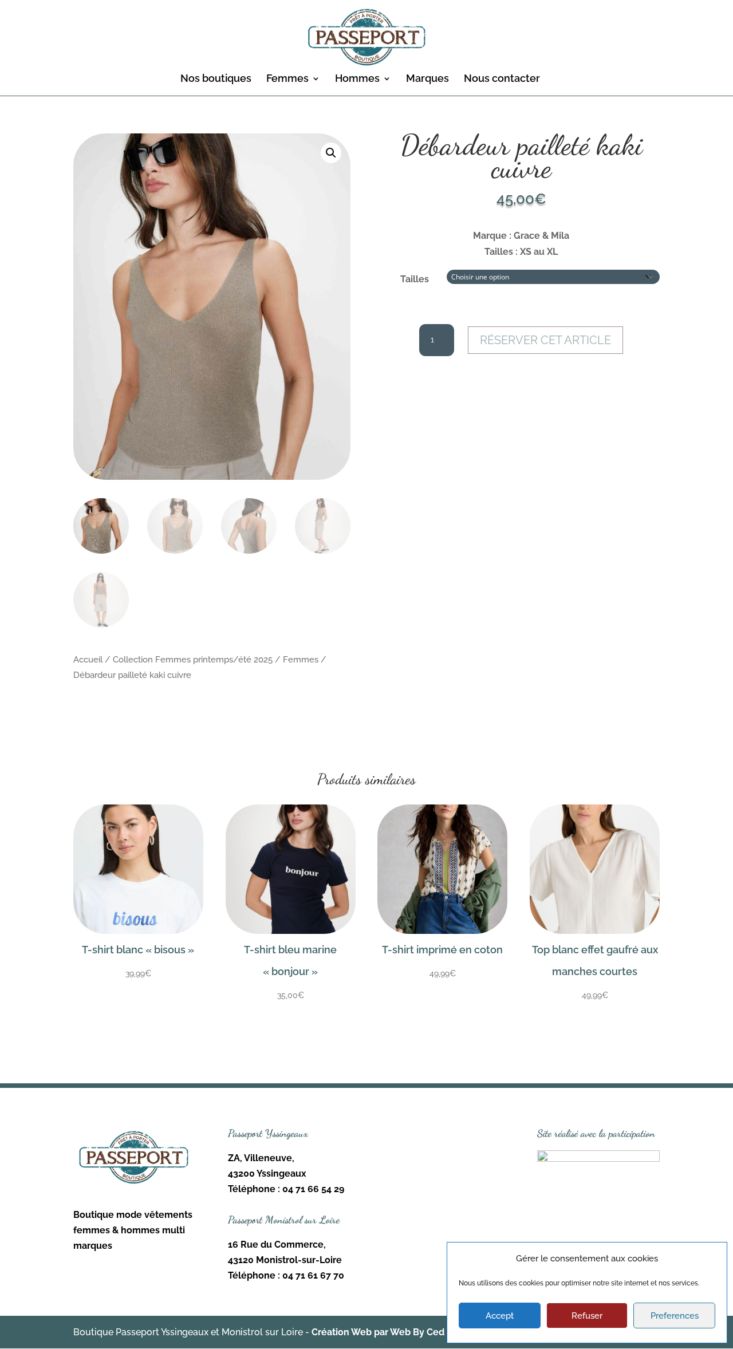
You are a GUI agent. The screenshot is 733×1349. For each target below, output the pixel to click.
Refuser (587, 1316)
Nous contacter (502, 79)
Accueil (88, 659)
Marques (427, 79)
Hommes (357, 79)
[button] (331, 153)
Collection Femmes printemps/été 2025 (193, 659)
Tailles (414, 279)
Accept (500, 1316)
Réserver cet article (545, 340)
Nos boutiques (215, 79)
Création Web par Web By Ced (378, 1332)
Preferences (675, 1316)
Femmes (287, 79)
